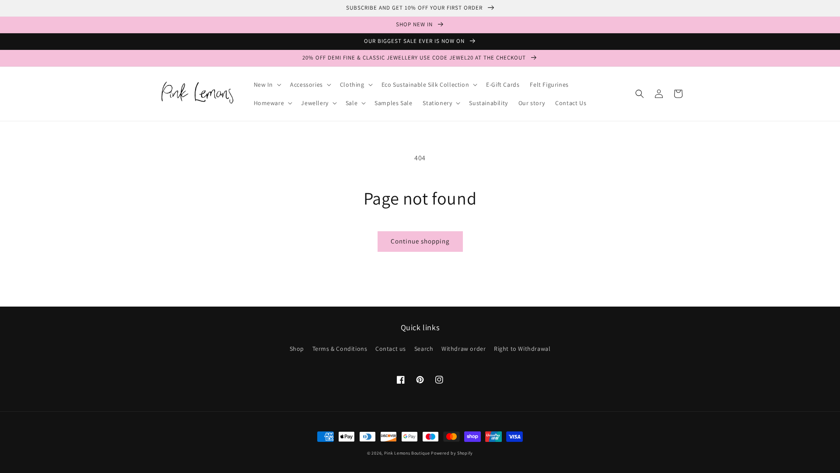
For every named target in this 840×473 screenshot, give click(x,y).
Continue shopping (420, 241)
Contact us (390, 349)
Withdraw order (463, 349)
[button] (266, 84)
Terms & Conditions (340, 349)
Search (424, 349)
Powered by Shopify (452, 453)
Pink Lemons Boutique (407, 453)
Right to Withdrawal (522, 349)
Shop (297, 349)
